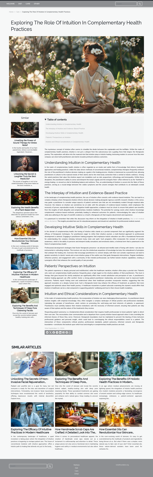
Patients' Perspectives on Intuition (58, 137)
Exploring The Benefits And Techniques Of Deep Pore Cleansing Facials (25, 308)
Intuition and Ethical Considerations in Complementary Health (67, 142)
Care (28, 4)
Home (11, 12)
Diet (20, 4)
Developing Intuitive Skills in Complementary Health (64, 133)
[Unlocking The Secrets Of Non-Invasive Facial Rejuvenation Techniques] (32, 364)
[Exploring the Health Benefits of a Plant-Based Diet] (25, 197)
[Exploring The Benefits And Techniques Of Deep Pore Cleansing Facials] (25, 295)
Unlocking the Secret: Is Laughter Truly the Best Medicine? (25, 176)
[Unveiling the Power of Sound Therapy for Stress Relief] (25, 130)
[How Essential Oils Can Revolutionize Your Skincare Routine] (25, 228)
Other (36, 4)
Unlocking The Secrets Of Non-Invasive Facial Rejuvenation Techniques (30, 382)
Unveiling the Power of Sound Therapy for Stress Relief (25, 142)
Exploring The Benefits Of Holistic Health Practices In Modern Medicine (119, 382)
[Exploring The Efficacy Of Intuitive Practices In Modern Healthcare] (25, 262)
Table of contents (57, 119)
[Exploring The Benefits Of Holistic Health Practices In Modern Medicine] (120, 364)
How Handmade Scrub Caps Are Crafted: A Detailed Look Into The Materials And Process (75, 432)
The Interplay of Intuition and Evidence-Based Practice (65, 128)
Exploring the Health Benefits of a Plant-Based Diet (25, 208)
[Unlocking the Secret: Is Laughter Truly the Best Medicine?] (25, 163)
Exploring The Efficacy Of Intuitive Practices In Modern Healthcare (25, 274)
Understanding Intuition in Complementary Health (63, 124)
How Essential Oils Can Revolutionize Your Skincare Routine (25, 240)
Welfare (10, 4)
